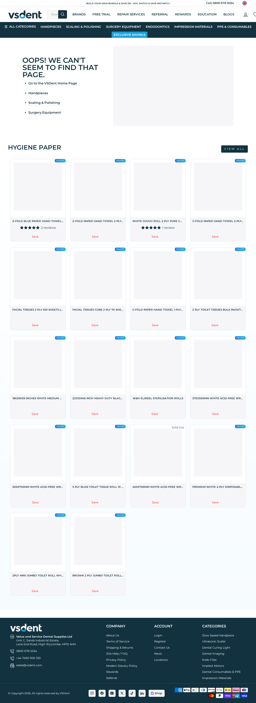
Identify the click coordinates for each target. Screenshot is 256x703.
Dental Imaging (213, 653)
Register (160, 641)
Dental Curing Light (216, 647)
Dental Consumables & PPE (221, 671)
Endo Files (209, 659)
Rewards (183, 14)
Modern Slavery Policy (121, 665)
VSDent (65, 693)
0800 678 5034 (223, 3)
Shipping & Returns (119, 647)
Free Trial (101, 14)
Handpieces (51, 27)
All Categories (20, 27)
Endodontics (157, 27)
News (158, 653)
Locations (161, 659)
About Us (112, 635)
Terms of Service (117, 641)
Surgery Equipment (123, 27)
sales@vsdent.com (29, 665)
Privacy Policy (116, 659)
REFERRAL (160, 14)
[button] (30, 228)
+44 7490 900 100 (28, 658)
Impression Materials (193, 27)
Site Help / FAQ (117, 653)
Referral (111, 678)
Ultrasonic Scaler (214, 641)
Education (207, 14)
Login (158, 635)
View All (234, 149)
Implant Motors (213, 665)
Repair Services (131, 14)
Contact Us (162, 647)
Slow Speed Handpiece (218, 635)
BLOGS (228, 14)
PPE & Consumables (234, 27)
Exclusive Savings (129, 35)
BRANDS (79, 14)
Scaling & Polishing (83, 27)
